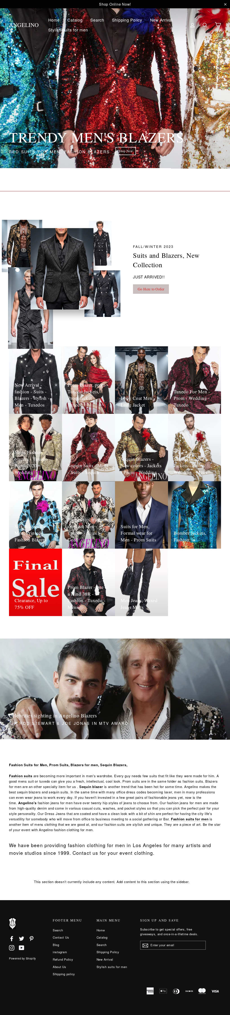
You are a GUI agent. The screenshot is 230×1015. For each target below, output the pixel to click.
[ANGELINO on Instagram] (11, 947)
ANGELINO (24, 25)
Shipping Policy (127, 20)
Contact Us (61, 937)
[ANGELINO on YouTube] (21, 947)
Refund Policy (63, 959)
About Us (59, 967)
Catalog (74, 20)
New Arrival (161, 20)
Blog (56, 945)
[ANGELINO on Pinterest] (31, 938)
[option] (115, 84)
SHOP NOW (119, 151)
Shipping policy (64, 974)
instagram (60, 952)
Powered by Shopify (22, 958)
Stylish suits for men (68, 30)
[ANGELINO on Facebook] (11, 938)
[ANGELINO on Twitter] (21, 938)
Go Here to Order (151, 289)
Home (54, 20)
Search (97, 20)
